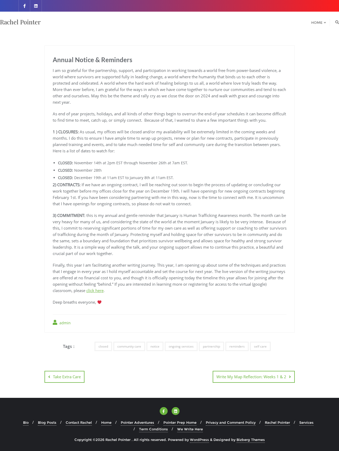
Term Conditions (153, 429)
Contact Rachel (79, 422)
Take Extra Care (67, 376)
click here (95, 290)
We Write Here (190, 429)
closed (103, 346)
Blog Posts (47, 422)
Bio (26, 422)
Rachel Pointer (277, 422)
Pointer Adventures (137, 422)
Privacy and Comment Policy (231, 422)
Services (306, 422)
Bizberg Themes (251, 440)
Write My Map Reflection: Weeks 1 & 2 (251, 376)
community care (129, 346)
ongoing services (181, 346)
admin (64, 322)
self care (260, 346)
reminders (237, 346)
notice (154, 346)
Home (106, 422)
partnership (211, 346)
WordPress (199, 440)
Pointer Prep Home (180, 422)
